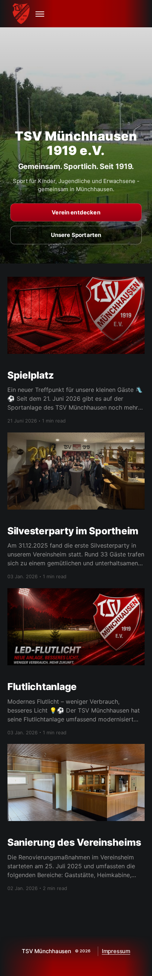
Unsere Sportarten (76, 234)
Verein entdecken (76, 212)
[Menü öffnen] (40, 14)
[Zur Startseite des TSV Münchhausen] (22, 13)
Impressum (116, 951)
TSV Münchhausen (46, 951)
